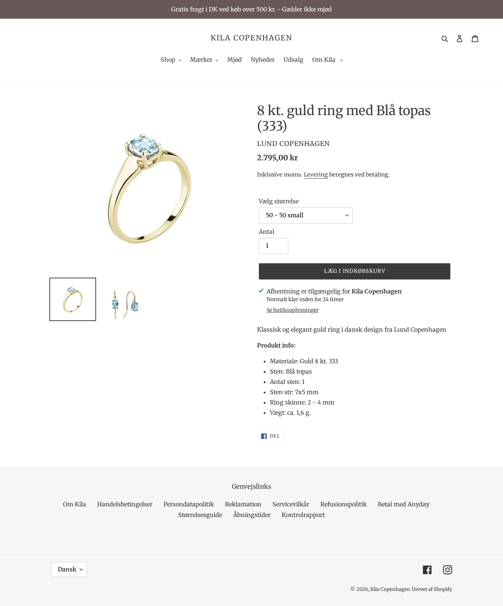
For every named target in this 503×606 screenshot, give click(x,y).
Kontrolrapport (303, 514)
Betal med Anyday (403, 504)
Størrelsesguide (200, 514)
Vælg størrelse (279, 201)
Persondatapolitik (188, 504)
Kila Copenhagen (251, 37)
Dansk (67, 569)
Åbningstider (252, 514)
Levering (316, 174)
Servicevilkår (290, 504)
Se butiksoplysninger (293, 310)
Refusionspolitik (343, 504)
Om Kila (74, 504)
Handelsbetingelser (124, 504)
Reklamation (243, 504)
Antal (266, 231)
